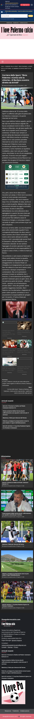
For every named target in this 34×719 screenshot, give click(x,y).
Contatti (4, 647)
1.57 (10, 182)
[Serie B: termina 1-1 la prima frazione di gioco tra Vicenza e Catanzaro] (17, 592)
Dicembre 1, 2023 (23, 85)
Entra (30, 16)
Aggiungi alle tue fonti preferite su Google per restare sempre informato (13, 5)
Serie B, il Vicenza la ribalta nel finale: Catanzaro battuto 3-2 (14, 407)
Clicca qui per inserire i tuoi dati (7, 18)
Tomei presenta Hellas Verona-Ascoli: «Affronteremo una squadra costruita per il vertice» (16, 412)
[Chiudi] (4, 5)
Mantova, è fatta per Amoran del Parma (15, 418)
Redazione (9, 22)
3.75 (13, 174)
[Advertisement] (17, 49)
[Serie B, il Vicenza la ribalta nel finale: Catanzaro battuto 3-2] (17, 470)
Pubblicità (16, 22)
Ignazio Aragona (17, 640)
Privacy (16, 647)
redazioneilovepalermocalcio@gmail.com (14, 645)
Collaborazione (24, 22)
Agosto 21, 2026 (21, 485)
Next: (18, 390)
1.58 (10, 174)
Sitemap (10, 647)
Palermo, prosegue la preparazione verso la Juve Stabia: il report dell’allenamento (16, 422)
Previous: (16, 382)
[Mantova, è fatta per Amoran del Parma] (17, 531)
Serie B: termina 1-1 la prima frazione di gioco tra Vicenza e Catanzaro (16, 427)
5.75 (16, 174)
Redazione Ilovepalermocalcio (10, 85)
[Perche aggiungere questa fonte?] (32, 5)
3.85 (13, 182)
